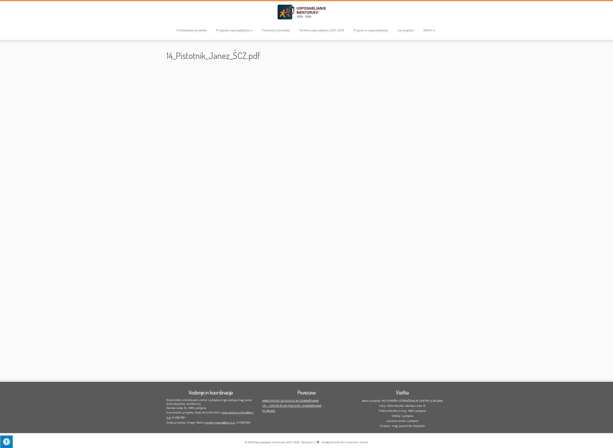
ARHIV (427, 30)
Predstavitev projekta (192, 30)
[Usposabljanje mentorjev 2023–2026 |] (306, 12)
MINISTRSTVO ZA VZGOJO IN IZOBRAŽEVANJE (290, 400)
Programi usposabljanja (233, 30)
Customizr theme (357, 442)
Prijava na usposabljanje (371, 30)
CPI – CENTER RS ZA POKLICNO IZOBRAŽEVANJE (292, 405)
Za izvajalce (405, 30)
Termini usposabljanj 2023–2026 (321, 30)
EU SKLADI (268, 411)
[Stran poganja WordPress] (318, 441)
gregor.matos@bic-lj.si (220, 422)
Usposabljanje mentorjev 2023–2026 (276, 442)
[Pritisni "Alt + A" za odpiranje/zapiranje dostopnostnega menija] (6, 441)
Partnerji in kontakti (275, 30)
